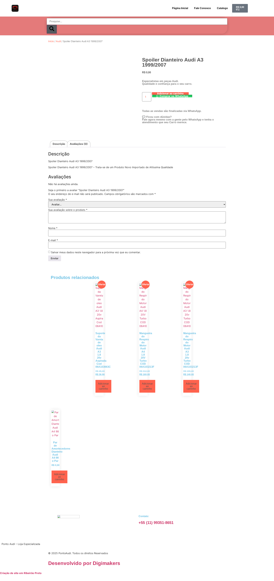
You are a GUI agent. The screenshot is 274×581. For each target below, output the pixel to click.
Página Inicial (180, 8)
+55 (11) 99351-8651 (156, 522)
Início (51, 41)
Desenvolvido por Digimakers (84, 563)
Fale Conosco (202, 8)
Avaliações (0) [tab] (79, 143)
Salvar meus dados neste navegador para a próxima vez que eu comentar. (95, 252)
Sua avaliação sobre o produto (67, 210)
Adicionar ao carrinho (170, 93)
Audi (58, 41)
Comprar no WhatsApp (174, 96)
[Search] (52, 29)
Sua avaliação (57, 199)
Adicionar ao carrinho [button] (103, 386)
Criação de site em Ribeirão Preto (21, 573)
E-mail (53, 240)
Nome (52, 228)
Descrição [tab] (59, 143)
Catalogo (222, 8)
